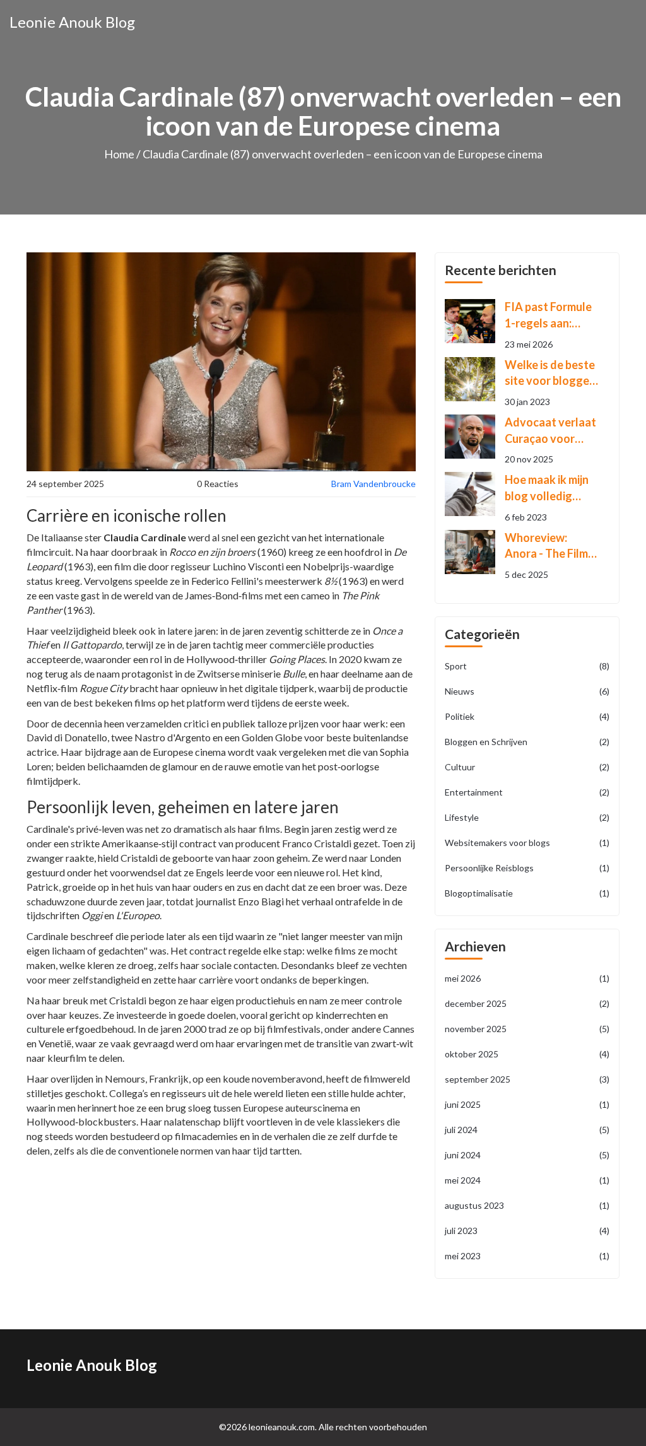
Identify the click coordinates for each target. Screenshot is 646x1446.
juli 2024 (527, 1129)
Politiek (527, 716)
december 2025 (527, 1003)
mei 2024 (527, 1180)
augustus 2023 (527, 1205)
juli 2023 (527, 1230)
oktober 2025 (527, 1054)
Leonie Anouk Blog (72, 22)
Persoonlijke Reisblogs (527, 867)
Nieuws (527, 691)
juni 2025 (527, 1104)
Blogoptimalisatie (527, 893)
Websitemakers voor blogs (527, 842)
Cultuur (527, 766)
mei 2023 (527, 1255)
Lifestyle (527, 817)
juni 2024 (527, 1154)
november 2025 (527, 1028)
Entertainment (527, 792)
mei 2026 (527, 978)
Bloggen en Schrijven (527, 741)
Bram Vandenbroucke (373, 483)
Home (119, 154)
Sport (527, 666)
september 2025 (527, 1079)
